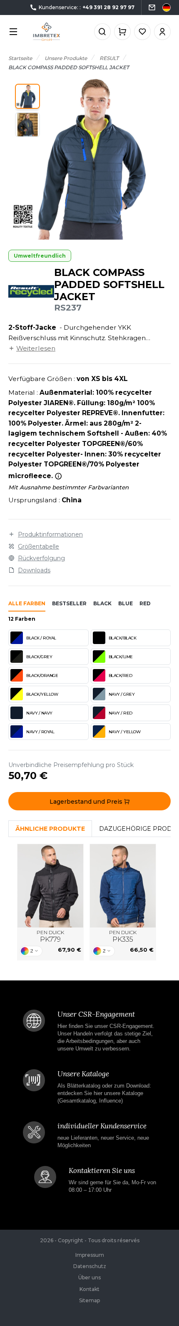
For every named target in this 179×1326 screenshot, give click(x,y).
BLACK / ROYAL (41, 638)
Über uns (89, 1277)
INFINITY (50, 886)
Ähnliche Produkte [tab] (50, 828)
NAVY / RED (120, 713)
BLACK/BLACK (123, 638)
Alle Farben (26, 603)
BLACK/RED (120, 675)
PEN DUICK (50, 936)
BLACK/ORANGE (42, 675)
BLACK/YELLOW (42, 694)
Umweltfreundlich (40, 256)
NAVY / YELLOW (125, 731)
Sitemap (89, 1300)
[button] (27, 96)
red (145, 603)
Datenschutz (89, 1266)
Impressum (89, 1255)
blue (125, 603)
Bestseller (69, 603)
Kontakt (89, 1289)
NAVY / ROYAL (40, 731)
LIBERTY (122, 886)
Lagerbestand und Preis (87, 801)
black (102, 603)
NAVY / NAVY (39, 713)
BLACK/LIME (121, 656)
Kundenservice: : (86, 7)
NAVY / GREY (122, 694)
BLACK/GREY (39, 656)
